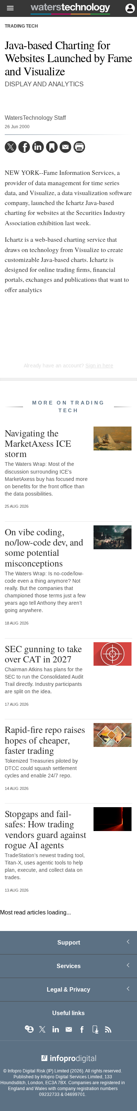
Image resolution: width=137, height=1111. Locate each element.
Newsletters (68, 1029)
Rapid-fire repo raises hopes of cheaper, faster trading (45, 739)
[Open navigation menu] (7, 8)
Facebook (81, 1029)
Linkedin (55, 1029)
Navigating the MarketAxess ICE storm (38, 443)
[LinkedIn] (38, 147)
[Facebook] (24, 147)
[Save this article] (52, 147)
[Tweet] (10, 147)
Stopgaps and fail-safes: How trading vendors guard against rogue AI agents (45, 829)
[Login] (129, 7)
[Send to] (65, 147)
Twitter (42, 1029)
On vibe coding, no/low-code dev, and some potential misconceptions (44, 547)
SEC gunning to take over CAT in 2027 (43, 653)
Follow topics (29, 1029)
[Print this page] (79, 147)
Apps (95, 1029)
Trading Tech (21, 26)
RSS (108, 1029)
